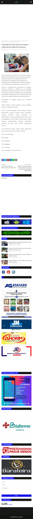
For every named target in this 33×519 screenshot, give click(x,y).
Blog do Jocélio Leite (7, 49)
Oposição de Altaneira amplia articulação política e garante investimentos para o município (19, 242)
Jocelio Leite (20, 517)
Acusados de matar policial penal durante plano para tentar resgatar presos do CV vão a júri (19, 249)
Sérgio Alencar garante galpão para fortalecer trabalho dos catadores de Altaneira (19, 255)
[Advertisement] (16, 21)
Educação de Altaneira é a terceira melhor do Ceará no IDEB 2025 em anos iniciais (19, 261)
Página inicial (4, 40)
